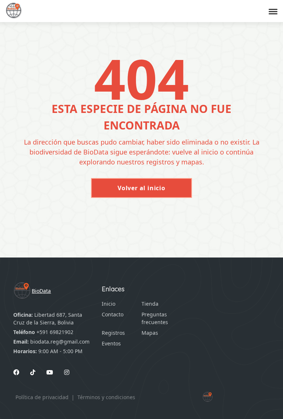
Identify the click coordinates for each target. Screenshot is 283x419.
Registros (113, 332)
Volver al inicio (141, 188)
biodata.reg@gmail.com (60, 341)
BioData (41, 290)
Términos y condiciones (106, 397)
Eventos (111, 343)
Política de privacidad (42, 397)
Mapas (150, 332)
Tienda (150, 303)
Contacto (112, 314)
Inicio (108, 303)
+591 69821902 (54, 332)
